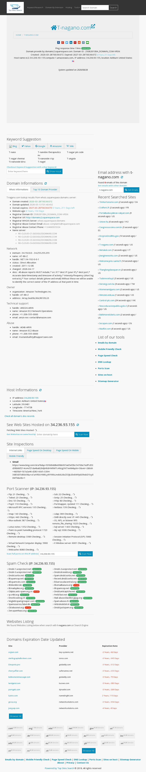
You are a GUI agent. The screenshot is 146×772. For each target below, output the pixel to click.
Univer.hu (103, 221)
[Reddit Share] (83, 42)
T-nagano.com (31, 35)
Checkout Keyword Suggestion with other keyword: (32, 167)
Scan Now (83, 434)
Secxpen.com (105, 323)
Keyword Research (35, 7)
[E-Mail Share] (87, 42)
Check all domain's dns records (20, 416)
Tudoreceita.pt (106, 278)
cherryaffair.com (15, 671)
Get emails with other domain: (112, 185)
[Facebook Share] (58, 42)
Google (41, 146)
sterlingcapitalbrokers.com (19, 658)
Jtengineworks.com (108, 255)
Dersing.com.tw (106, 283)
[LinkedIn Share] (71, 42)
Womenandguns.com (109, 289)
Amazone (57, 146)
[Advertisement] (73, 93)
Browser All (15, 716)
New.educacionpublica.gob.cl (113, 305)
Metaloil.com (105, 250)
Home (18, 35)
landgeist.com (14, 683)
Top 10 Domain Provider (45, 189)
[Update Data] (45, 183)
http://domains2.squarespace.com (43, 217)
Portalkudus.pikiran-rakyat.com (114, 212)
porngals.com (14, 689)
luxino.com (13, 695)
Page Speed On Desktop (39, 450)
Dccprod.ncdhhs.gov (109, 235)
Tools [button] (76, 7)
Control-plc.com (106, 300)
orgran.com (13, 652)
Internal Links (15, 450)
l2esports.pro (14, 664)
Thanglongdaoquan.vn (110, 269)
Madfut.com (105, 328)
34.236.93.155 (31, 397)
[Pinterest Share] (75, 42)
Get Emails (132, 189)
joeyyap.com (13, 708)
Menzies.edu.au (106, 294)
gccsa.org (12, 702)
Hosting (69, 7)
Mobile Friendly (16, 455)
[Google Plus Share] (62, 42)
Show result (55, 171)
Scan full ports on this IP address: (23, 553)
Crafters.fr (104, 207)
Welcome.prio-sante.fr (110, 261)
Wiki (71, 146)
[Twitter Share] (67, 42)
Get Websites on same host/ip (21, 434)
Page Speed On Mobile (67, 450)
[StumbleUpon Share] (79, 42)
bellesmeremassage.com (19, 677)
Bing (14, 146)
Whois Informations (18, 189)
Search (113, 7)
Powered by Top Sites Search (59, 768)
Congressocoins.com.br (110, 227)
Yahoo (27, 146)
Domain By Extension (54, 7)
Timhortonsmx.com (108, 202)
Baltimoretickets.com (109, 314)
